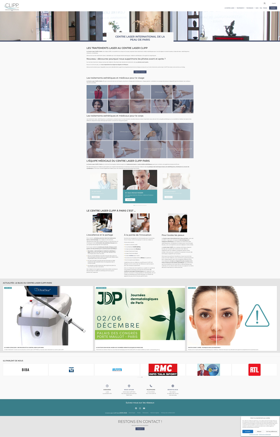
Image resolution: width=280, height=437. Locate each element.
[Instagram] (140, 408)
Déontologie (132, 412)
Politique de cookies (253, 434)
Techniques (249, 8)
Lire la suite (48, 318)
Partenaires (145, 412)
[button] (264, 3)
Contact (273, 8)
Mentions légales (154, 412)
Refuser (259, 431)
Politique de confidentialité (265, 434)
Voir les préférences (271, 431)
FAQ (261, 8)
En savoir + (95, 197)
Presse (265, 8)
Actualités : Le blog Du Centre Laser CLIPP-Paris (27, 283)
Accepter (247, 431)
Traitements (240, 8)
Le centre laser (229, 8)
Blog (257, 8)
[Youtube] (144, 408)
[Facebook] (136, 408)
